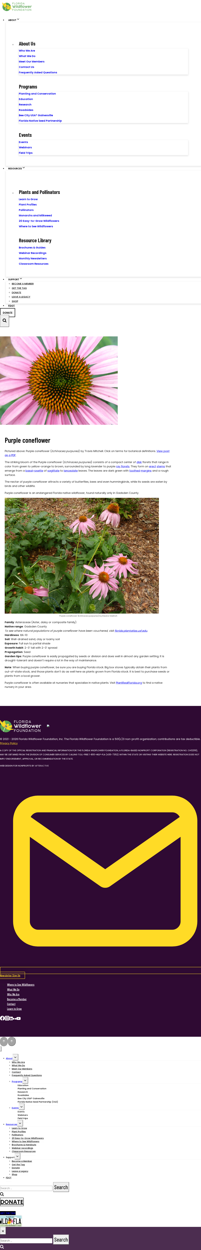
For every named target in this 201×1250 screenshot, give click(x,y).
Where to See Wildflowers (36, 226)
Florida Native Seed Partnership (40, 121)
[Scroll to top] (4, 1041)
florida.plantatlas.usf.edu (131, 631)
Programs (17, 1081)
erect (152, 466)
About (9, 1058)
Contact (11, 1004)
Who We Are (27, 50)
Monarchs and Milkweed (35, 215)
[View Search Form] (4, 321)
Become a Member (23, 283)
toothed (134, 470)
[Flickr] (14, 1019)
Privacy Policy (9, 743)
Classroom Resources (33, 264)
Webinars (25, 147)
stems (161, 466)
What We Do (27, 56)
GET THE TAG (7, 1213)
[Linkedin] (11, 1019)
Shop (15, 301)
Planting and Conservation (37, 93)
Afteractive (42, 765)
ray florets (122, 466)
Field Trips (26, 153)
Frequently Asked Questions (38, 72)
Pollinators (26, 210)
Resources (11, 1124)
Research (25, 104)
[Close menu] (1, 1048)
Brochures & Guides (32, 247)
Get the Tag (19, 288)
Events (23, 142)
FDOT (11, 305)
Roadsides (26, 110)
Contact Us (26, 67)
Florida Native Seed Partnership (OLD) (38, 1101)
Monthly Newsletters (33, 258)
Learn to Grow (28, 199)
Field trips (23, 1118)
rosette (38, 470)
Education (26, 99)
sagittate (53, 470)
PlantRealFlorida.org (129, 683)
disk (139, 462)
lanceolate (71, 470)
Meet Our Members (31, 61)
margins (146, 470)
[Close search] (3, 1231)
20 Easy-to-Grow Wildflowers (39, 221)
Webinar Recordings (32, 253)
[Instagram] (7, 1019)
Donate (16, 292)
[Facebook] (2, 1019)
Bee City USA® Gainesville (36, 115)
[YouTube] (18, 1019)
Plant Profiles (28, 204)
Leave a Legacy (21, 297)
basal (29, 470)
